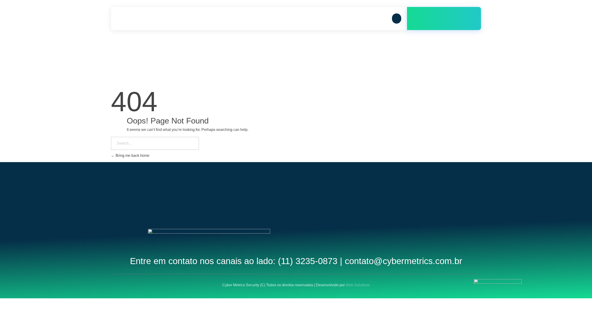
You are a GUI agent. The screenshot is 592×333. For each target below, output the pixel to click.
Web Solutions (358, 285)
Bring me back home (132, 155)
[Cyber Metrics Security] (140, 18)
